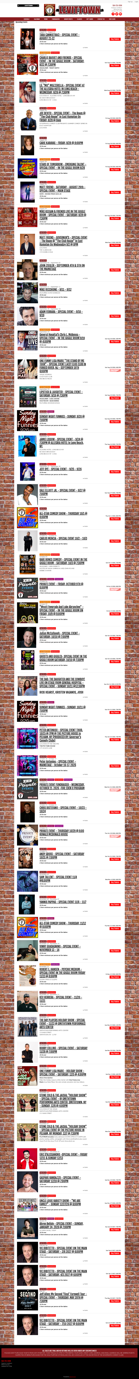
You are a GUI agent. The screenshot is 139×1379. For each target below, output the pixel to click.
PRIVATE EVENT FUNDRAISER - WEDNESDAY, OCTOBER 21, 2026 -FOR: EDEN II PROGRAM (62, 786)
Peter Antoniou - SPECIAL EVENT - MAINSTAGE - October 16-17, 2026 (58, 763)
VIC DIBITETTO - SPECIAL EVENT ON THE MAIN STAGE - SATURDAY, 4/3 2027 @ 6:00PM (63, 1273)
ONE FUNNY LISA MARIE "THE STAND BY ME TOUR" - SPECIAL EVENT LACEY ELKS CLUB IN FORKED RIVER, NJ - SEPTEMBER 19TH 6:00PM (63, 366)
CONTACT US (101, 19)
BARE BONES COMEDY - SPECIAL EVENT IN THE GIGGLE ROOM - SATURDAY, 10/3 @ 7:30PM (63, 561)
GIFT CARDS (90, 19)
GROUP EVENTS (68, 19)
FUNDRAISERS (56, 19)
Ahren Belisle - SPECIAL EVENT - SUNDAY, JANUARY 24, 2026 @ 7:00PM (61, 1225)
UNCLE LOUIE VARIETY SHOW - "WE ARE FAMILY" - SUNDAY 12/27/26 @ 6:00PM (60, 1202)
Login (136, 2)
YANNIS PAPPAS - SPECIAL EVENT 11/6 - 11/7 (63, 902)
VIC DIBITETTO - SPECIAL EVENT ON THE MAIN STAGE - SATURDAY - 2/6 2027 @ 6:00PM (63, 1249)
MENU (45, 19)
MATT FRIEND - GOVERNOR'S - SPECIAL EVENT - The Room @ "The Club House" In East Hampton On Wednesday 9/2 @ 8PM (63, 241)
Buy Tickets (115, 65)
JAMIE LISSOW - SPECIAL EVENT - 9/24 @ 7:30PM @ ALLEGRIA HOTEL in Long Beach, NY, (62, 443)
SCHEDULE (27, 19)
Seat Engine (73, 1376)
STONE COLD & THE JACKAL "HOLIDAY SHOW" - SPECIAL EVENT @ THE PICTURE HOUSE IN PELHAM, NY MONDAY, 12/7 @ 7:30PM (63, 1130)
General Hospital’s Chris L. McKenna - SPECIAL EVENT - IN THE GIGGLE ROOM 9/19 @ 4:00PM (62, 338)
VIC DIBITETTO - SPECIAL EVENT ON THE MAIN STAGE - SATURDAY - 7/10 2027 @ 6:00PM (63, 1322)
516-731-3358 (117, 5)
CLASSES (79, 19)
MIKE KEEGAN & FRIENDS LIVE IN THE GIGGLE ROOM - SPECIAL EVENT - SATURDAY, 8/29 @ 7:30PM (63, 215)
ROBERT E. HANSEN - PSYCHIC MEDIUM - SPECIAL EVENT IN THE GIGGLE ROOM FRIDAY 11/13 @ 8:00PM (62, 973)
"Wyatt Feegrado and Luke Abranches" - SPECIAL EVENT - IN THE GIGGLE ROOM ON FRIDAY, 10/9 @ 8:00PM (62, 610)
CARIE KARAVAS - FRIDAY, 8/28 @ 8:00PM (61, 143)
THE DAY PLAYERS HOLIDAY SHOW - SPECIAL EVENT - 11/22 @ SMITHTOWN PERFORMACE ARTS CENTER (63, 1023)
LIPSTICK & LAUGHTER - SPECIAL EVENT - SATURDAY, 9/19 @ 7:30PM (61, 393)
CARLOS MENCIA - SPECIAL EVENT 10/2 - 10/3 (63, 538)
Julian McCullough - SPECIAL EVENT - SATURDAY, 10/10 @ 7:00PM (60, 635)
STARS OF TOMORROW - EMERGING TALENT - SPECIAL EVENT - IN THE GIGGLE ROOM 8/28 (63, 166)
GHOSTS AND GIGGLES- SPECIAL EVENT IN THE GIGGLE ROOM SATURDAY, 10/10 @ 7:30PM (63, 658)
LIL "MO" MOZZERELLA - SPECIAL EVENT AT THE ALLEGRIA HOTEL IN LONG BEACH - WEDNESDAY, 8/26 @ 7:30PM (62, 89)
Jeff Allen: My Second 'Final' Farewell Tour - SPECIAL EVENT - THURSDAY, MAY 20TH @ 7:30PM (63, 1297)
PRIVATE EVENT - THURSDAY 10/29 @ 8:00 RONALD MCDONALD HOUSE (62, 832)
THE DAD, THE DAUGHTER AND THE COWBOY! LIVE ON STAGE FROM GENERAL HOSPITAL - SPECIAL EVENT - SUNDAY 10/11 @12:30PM (62, 682)
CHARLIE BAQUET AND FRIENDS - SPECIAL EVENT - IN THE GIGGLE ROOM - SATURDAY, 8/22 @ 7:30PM (62, 61)
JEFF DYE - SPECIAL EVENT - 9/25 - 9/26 (61, 469)
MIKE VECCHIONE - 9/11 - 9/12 (55, 289)
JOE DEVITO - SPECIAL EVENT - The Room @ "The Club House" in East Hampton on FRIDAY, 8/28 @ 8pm (62, 116)
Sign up (130, 2)
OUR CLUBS (112, 19)
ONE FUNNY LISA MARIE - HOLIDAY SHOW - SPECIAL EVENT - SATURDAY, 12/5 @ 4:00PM (63, 1072)
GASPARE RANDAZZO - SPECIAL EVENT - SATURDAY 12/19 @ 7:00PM (60, 1179)
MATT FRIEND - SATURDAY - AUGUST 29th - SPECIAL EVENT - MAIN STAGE (62, 188)
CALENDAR (37, 19)
